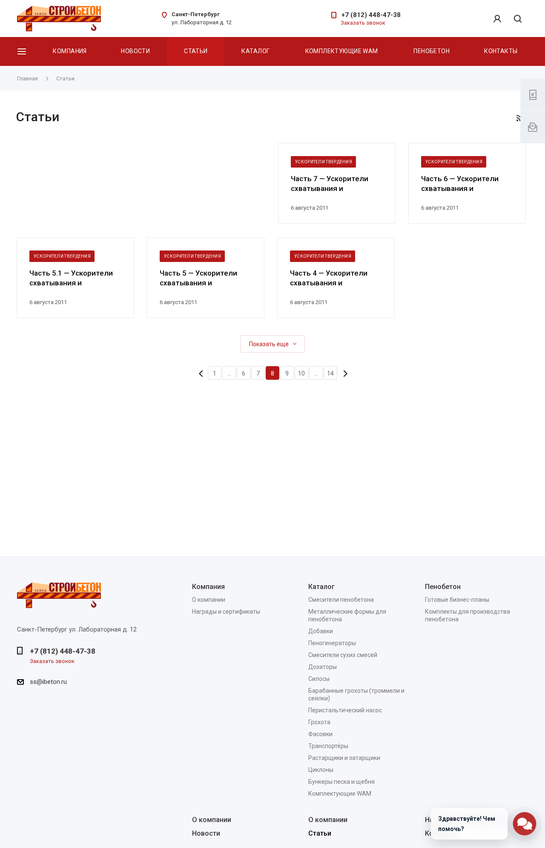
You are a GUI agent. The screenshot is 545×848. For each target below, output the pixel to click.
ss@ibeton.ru (48, 682)
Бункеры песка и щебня (341, 781)
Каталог (255, 51)
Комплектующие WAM (341, 51)
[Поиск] (518, 19)
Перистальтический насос (345, 710)
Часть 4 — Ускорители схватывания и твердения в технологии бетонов (334, 278)
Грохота (319, 722)
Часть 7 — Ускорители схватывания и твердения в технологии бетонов (335, 184)
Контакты (500, 51)
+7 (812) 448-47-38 (371, 15)
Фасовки (320, 734)
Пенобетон (431, 51)
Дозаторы (322, 666)
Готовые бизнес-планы (457, 599)
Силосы (319, 678)
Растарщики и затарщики (344, 757)
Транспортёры (328, 746)
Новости (135, 51)
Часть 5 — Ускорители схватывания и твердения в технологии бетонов (204, 278)
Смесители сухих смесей (342, 655)
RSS (519, 118)
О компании (208, 599)
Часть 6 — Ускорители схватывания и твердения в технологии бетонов (465, 184)
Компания (69, 51)
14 (330, 373)
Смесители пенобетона (341, 599)
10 (301, 373)
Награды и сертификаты (226, 611)
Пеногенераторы (332, 643)
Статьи (196, 51)
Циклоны (320, 769)
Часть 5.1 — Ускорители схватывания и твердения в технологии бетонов (73, 278)
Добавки (320, 631)
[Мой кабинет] (497, 19)
